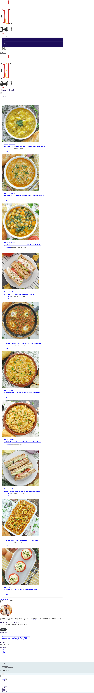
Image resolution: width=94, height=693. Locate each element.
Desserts (5, 44)
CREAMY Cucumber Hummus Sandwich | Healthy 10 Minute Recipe (22, 491)
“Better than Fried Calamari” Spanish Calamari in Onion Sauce (21, 540)
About (3, 47)
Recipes (3, 679)
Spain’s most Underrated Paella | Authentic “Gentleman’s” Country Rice (16, 636)
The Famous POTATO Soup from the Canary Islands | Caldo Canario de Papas (24, 146)
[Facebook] (1, 53)
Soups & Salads (6, 40)
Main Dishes (6, 42)
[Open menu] (1, 93)
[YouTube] (5, 53)
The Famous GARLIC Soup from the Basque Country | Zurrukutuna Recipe (24, 195)
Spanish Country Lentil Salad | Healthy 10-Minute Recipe (13, 634)
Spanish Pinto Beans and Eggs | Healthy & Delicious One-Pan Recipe (22, 343)
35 (7, 599)
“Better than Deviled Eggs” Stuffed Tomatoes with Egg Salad (20, 589)
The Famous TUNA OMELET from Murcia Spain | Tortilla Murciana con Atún (17, 639)
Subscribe (3, 629)
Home (3, 35)
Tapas (5, 39)
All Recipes (6, 38)
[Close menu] (0, 676)
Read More (6, 151)
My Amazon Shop (5, 691)
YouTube (4, 49)
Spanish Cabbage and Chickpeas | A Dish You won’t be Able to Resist (22, 442)
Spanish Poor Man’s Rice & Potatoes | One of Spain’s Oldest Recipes (22, 392)
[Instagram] (2, 53)
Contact (4, 48)
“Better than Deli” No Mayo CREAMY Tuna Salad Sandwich (20, 294)
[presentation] (32, 123)
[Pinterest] (4, 53)
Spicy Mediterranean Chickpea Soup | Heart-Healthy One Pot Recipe (22, 245)
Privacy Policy (5, 666)
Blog (3, 651)
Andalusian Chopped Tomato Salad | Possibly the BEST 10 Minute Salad (16, 637)
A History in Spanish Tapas (7, 667)
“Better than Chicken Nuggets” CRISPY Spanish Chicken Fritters (14, 638)
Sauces (5, 43)
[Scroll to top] (1, 674)
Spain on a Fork (8, 148)
